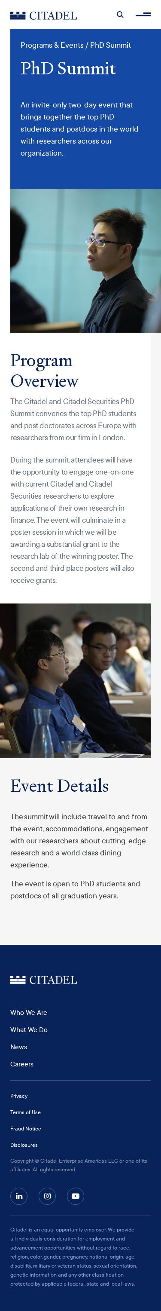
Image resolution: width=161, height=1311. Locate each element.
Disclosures (24, 1145)
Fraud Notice (25, 1128)
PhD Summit (110, 45)
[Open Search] (120, 14)
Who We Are (28, 1012)
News (18, 1047)
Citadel (43, 980)
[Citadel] (43, 14)
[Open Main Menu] (143, 14)
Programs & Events (52, 45)
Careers (21, 1064)
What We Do (29, 1030)
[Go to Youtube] (75, 1196)
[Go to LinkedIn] (18, 1196)
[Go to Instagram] (47, 1196)
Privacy (18, 1096)
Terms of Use (25, 1112)
